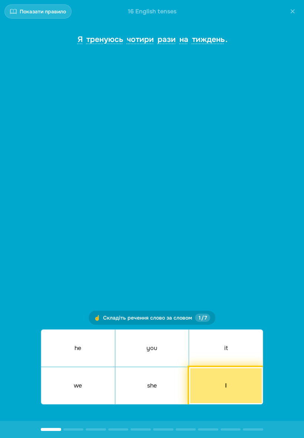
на (183, 39)
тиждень (208, 39)
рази (167, 39)
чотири (140, 39)
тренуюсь (104, 39)
